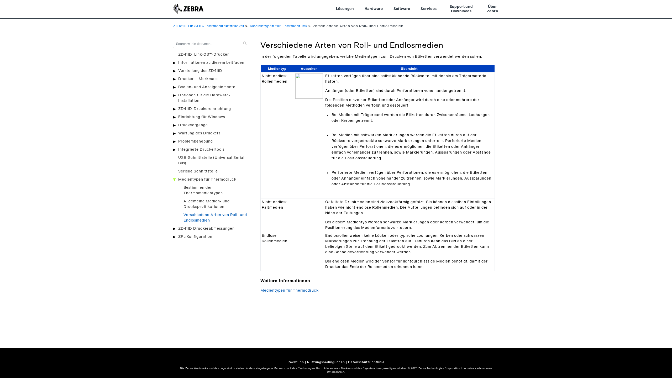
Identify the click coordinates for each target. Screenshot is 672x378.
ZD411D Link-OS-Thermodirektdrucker (209, 26)
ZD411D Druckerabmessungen (206, 228)
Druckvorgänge (193, 125)
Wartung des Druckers (199, 133)
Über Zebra (492, 9)
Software (401, 9)
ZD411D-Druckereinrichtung (204, 109)
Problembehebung (195, 141)
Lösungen (345, 9)
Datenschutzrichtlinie (366, 362)
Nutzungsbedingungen (326, 362)
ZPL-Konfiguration (195, 237)
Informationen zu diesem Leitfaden (211, 63)
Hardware (374, 9)
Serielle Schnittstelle (198, 171)
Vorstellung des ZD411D (200, 71)
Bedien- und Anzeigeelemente (206, 87)
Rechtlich (296, 362)
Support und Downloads (461, 9)
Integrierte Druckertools (201, 149)
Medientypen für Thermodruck (278, 26)
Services (429, 9)
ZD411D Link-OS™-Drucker (203, 54)
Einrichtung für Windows (201, 117)
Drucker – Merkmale (198, 79)
